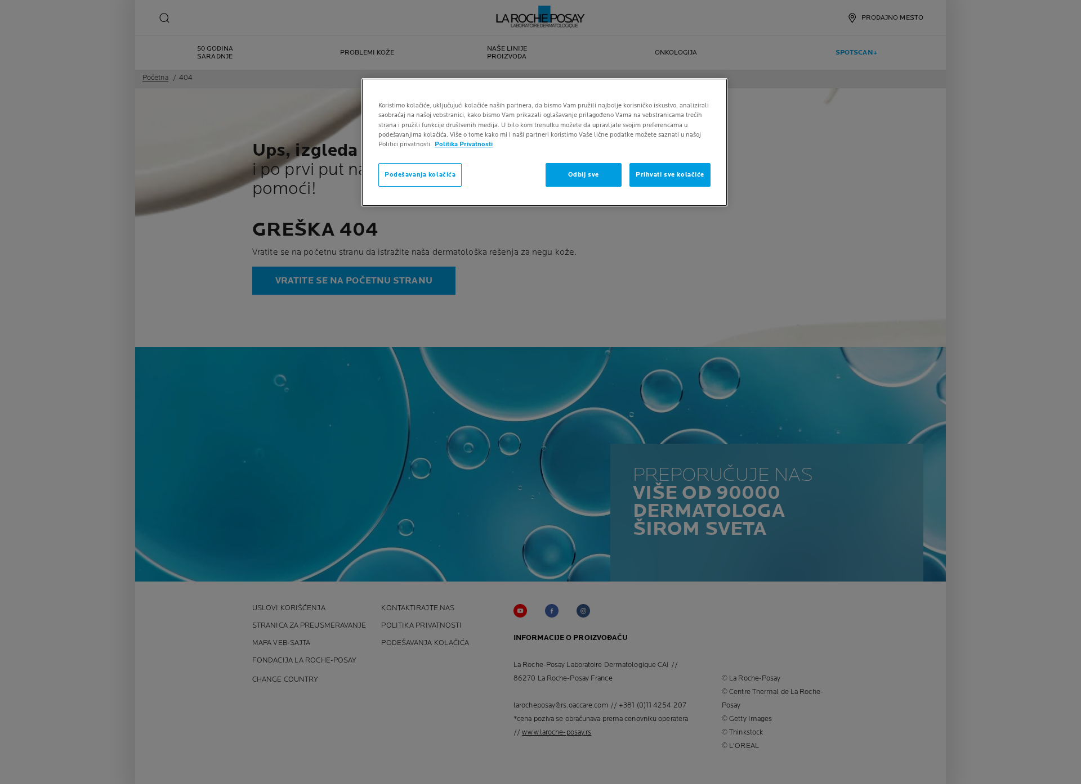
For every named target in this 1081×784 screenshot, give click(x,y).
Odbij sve (583, 174)
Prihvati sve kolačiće (670, 174)
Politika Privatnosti (464, 144)
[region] (544, 142)
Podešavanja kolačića (420, 174)
